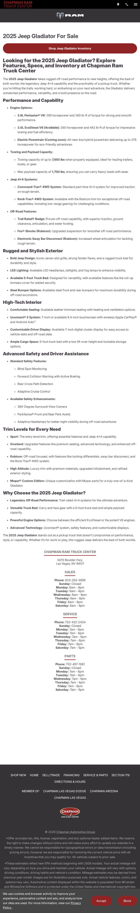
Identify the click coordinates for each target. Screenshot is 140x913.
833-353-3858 (75, 580)
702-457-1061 (75, 664)
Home (34, 775)
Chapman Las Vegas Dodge (64, 791)
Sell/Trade (51, 775)
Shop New (18, 775)
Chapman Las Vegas (70, 797)
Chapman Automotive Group (75, 832)
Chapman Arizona (104, 791)
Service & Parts (95, 775)
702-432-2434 (75, 622)
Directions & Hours (70, 781)
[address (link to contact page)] (118, 4)
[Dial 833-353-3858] (126, 4)
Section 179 (121, 775)
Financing (72, 775)
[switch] (135, 4)
